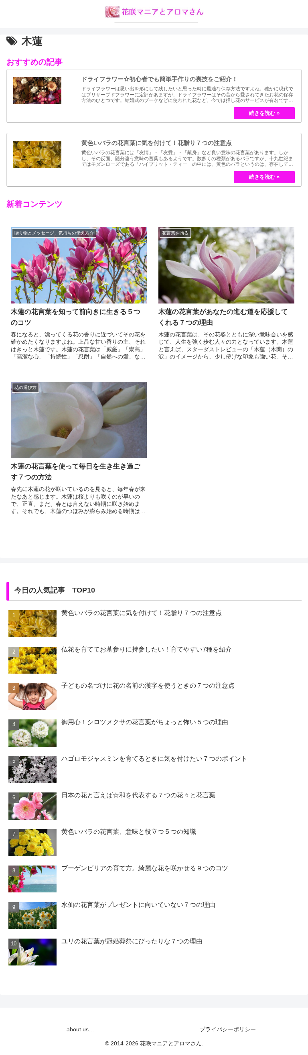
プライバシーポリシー (228, 1029)
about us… (80, 1029)
